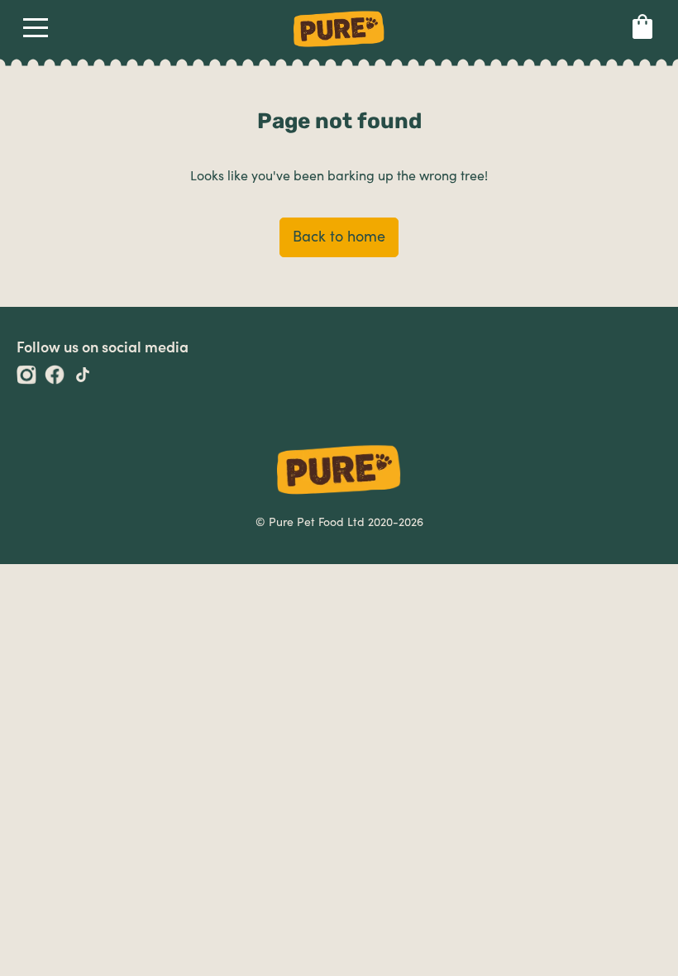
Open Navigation (36, 31)
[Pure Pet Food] (339, 49)
